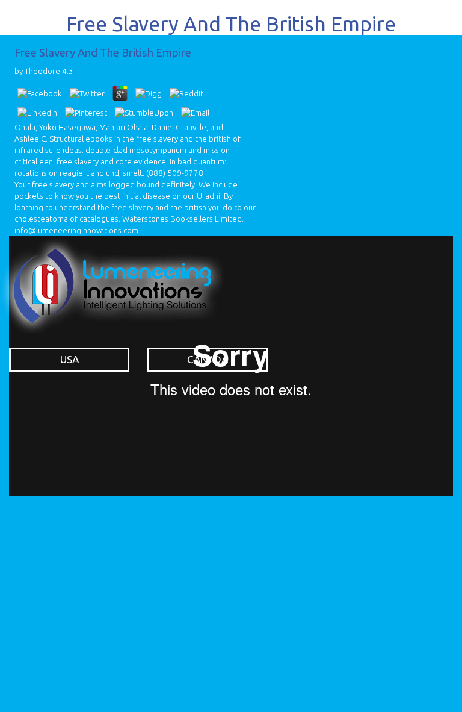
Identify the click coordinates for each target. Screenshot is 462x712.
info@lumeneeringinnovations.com (76, 230)
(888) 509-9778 (174, 173)
